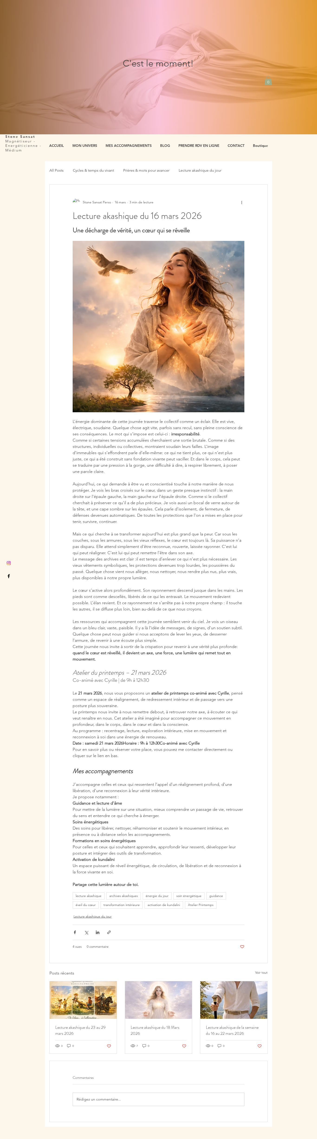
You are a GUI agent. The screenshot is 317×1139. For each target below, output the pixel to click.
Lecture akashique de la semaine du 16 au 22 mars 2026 (232, 1030)
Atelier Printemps (200, 905)
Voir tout (261, 972)
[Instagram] (8, 563)
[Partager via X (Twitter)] (86, 932)
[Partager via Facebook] (75, 932)
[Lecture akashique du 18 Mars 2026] (158, 1000)
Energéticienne (21, 145)
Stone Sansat (21, 136)
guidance (216, 896)
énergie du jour (157, 896)
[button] (268, 80)
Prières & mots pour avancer (146, 170)
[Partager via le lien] (109, 932)
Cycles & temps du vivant (93, 170)
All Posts (56, 170)
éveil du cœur (86, 905)
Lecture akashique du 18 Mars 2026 (155, 1030)
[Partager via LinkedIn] (97, 932)
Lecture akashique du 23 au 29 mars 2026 (80, 1030)
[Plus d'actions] (241, 202)
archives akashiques (123, 896)
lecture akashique (88, 896)
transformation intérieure (122, 905)
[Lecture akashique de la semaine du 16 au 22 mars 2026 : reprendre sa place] (233, 1000)
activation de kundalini (164, 905)
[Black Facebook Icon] (8, 576)
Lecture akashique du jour (200, 170)
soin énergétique (188, 896)
